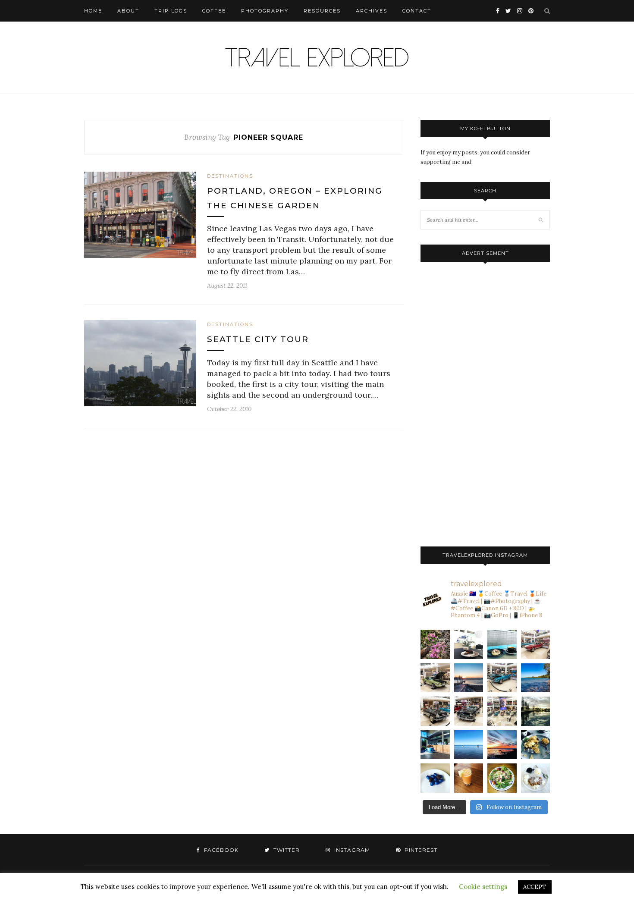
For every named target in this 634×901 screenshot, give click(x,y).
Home (93, 11)
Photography (265, 11)
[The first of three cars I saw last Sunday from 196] (502, 678)
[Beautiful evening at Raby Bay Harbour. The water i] (535, 711)
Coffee (214, 11)
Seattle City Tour (258, 339)
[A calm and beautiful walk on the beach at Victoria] (468, 745)
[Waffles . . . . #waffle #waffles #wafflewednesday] (535, 778)
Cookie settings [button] (483, 886)
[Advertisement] (485, 402)
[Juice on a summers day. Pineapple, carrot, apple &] (468, 778)
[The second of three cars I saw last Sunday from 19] (435, 678)
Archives (371, 11)
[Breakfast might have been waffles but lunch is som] (502, 778)
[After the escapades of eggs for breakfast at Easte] (535, 745)
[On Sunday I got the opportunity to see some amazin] (502, 711)
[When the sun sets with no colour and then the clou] (502, 745)
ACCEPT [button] (534, 887)
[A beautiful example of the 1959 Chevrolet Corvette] (435, 711)
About (128, 11)
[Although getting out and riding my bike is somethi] (535, 678)
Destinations (230, 176)
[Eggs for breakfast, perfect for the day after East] (435, 778)
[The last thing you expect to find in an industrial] (435, 644)
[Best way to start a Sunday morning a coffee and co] (502, 644)
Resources (322, 11)
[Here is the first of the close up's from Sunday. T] (468, 711)
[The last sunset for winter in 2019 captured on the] (468, 678)
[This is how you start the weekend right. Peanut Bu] (468, 644)
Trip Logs (170, 11)
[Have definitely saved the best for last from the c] (535, 644)
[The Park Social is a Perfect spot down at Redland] (435, 745)
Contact (416, 11)
